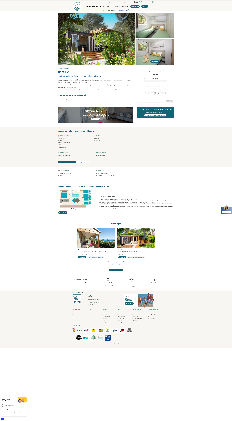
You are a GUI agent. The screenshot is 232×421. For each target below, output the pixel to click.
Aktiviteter (109, 6)
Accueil (73, 292)
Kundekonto (98, 2)
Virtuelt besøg (90, 2)
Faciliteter (120, 309)
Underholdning (106, 314)
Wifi (148, 316)
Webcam (105, 2)
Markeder (134, 313)
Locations (78, 292)
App (110, 2)
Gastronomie (120, 320)
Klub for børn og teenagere (106, 317)
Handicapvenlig (121, 318)
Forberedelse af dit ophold (154, 314)
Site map (113, 343)
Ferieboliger (95, 6)
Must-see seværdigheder (138, 318)
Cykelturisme (135, 320)
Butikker (119, 314)
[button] (95, 257)
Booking (89, 309)
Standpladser (102, 6)
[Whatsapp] (141, 2)
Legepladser (120, 311)
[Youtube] (137, 2)
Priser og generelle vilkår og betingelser (153, 312)
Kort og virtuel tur (76, 314)
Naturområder (135, 314)
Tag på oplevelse (136, 309)
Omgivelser (115, 6)
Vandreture (135, 316)
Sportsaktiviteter (106, 311)
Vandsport (105, 313)
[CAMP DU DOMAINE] (73, 331)
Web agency (118, 343)
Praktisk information (124, 6)
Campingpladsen (87, 6)
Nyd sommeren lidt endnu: (109, 10)
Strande (134, 311)
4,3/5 (131, 284)
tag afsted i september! (121, 10)
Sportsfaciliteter (121, 316)
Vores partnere (106, 322)
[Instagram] (139, 2)
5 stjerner (74, 311)
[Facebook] (135, 2)
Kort (84, 2)
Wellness (105, 320)
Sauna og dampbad (122, 322)
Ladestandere (121, 313)
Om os (73, 313)
